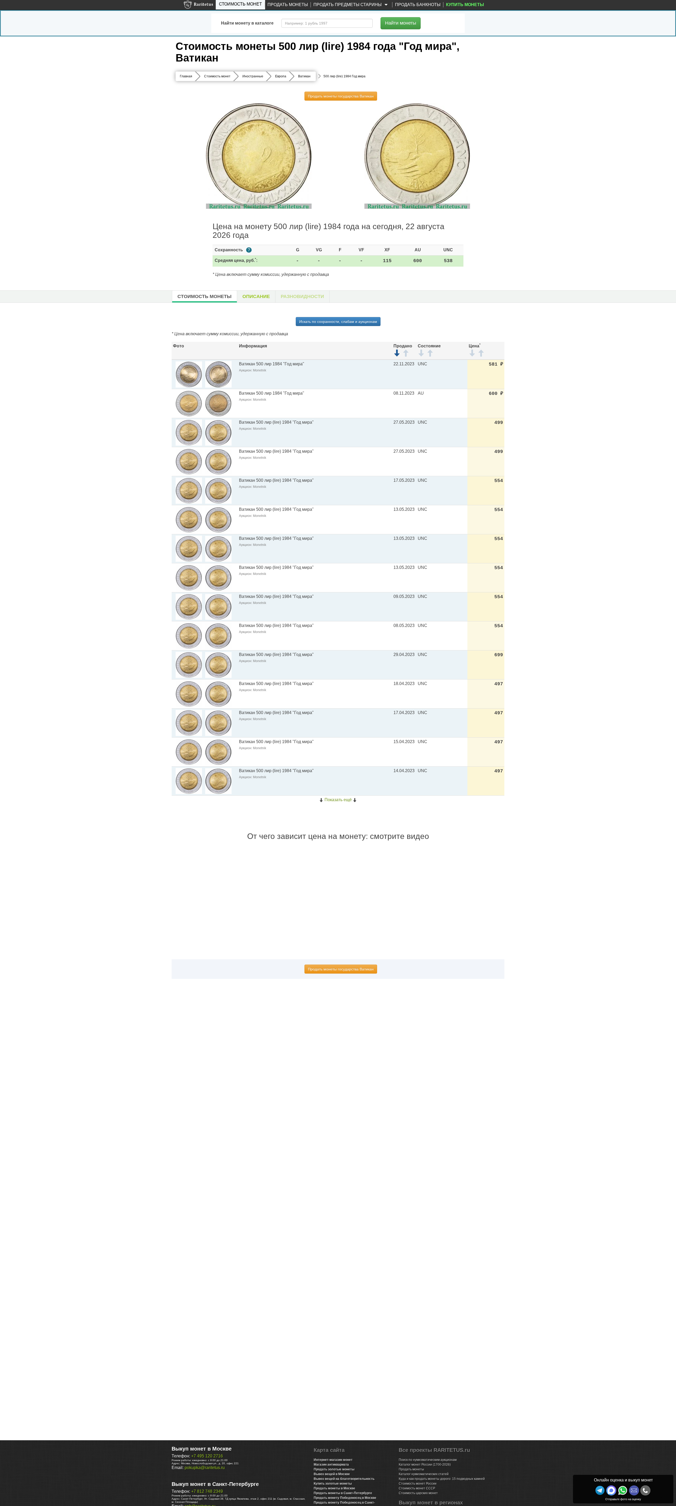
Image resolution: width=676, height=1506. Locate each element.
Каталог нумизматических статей (424, 1474)
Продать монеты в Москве (334, 1488)
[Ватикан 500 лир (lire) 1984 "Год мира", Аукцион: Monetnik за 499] (189, 432)
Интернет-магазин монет (333, 1460)
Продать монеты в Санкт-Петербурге (343, 1493)
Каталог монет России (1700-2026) (425, 1464)
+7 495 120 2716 (207, 1456)
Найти (400, 23)
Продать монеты (287, 4)
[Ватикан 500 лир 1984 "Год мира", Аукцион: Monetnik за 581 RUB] (189, 374)
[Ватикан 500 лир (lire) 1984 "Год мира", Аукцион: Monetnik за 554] (189, 490)
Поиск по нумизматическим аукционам (428, 1460)
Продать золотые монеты (334, 1469)
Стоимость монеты (204, 296)
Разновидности (302, 296)
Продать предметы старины (348, 4)
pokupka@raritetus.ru (205, 1467)
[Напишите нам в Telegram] (600, 1490)
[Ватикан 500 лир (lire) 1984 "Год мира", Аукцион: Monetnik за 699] (189, 664)
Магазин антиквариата (331, 1464)
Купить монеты (465, 4)
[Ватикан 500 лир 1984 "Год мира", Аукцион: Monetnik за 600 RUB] (189, 403)
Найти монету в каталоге (247, 23)
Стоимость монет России (417, 1483)
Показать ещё (338, 799)
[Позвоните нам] (645, 1490)
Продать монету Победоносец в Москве (345, 1498)
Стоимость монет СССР (417, 1488)
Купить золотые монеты (333, 1483)
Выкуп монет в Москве (202, 1449)
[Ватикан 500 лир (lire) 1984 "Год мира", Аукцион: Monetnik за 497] (189, 693)
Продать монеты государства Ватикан (341, 96)
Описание (256, 296)
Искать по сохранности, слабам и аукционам (338, 321)
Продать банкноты (417, 4)
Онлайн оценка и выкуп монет (623, 1480)
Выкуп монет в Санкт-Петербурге (215, 1484)
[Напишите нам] (611, 1490)
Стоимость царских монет (418, 1493)
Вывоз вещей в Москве (332, 1474)
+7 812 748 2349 (207, 1491)
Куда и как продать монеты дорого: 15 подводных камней (442, 1479)
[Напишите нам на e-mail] (634, 1490)
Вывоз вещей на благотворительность (344, 1479)
